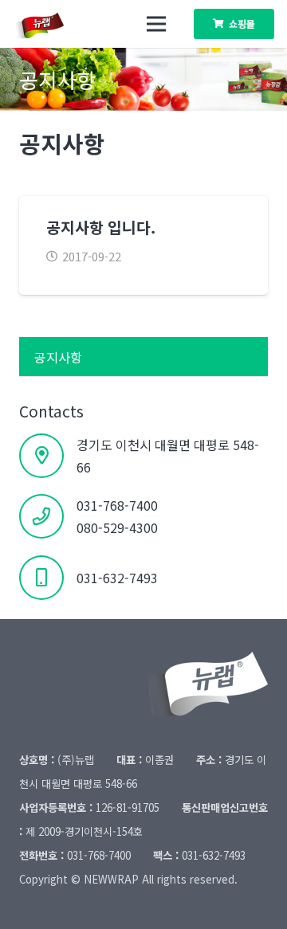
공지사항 (58, 357)
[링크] (48, 24)
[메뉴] (156, 24)
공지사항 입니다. (100, 227)
